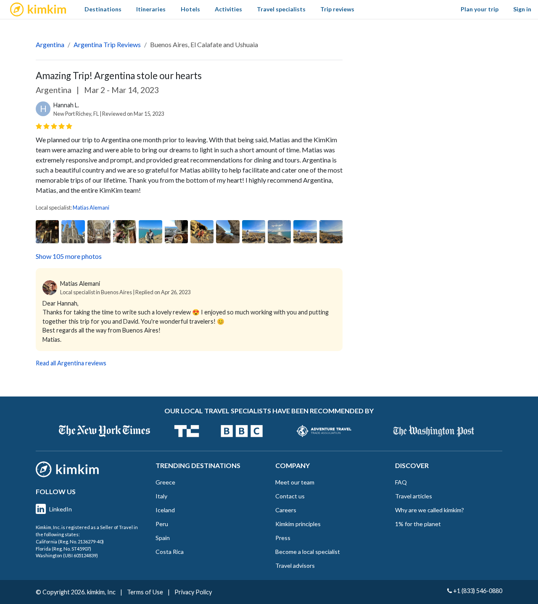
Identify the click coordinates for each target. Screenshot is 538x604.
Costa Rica (170, 551)
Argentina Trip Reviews (107, 44)
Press (282, 537)
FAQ (401, 482)
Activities (228, 9)
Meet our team (294, 482)
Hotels (190, 9)
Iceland (165, 510)
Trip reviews (337, 9)
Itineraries (151, 9)
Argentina (50, 44)
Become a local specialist (307, 551)
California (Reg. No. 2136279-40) (70, 541)
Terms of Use (145, 592)
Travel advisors (295, 565)
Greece (165, 482)
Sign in (522, 9)
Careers (285, 510)
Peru (162, 523)
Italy (161, 496)
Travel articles (413, 496)
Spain (163, 537)
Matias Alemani (91, 207)
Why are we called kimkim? (429, 510)
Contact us (290, 496)
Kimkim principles (298, 523)
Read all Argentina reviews (71, 363)
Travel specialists (281, 9)
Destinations (102, 9)
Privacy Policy (193, 592)
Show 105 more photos (69, 256)
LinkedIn (60, 509)
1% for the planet (418, 523)
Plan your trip (479, 9)
